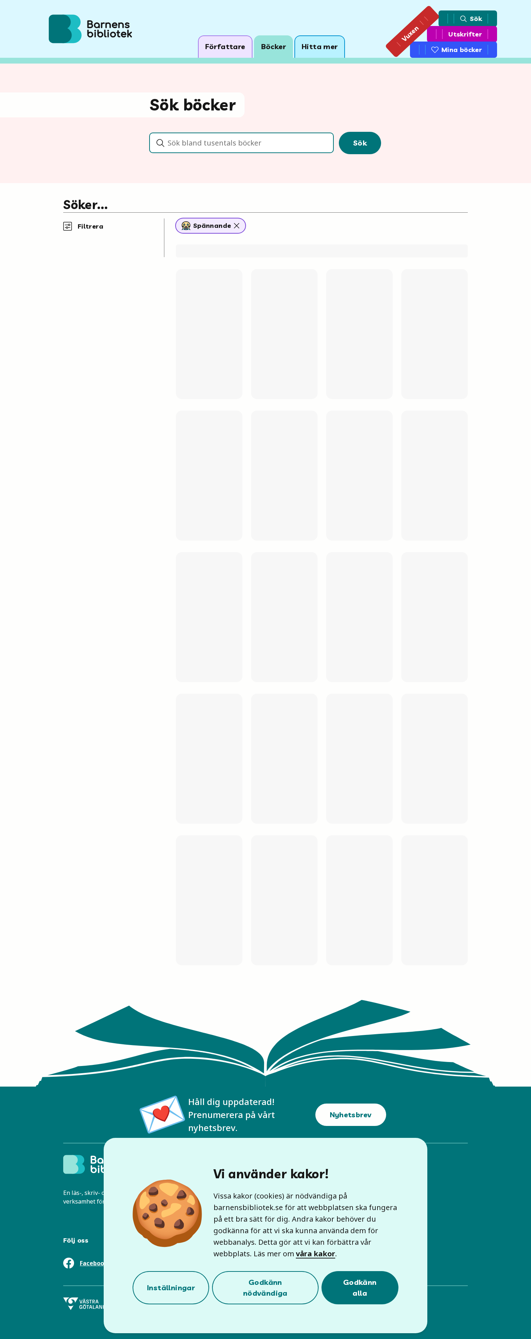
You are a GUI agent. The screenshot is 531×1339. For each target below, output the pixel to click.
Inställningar (171, 1287)
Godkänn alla (360, 1287)
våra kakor (315, 1253)
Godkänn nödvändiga (265, 1287)
